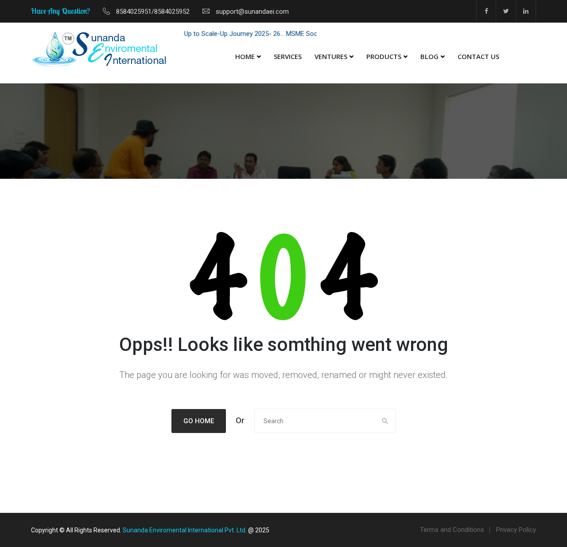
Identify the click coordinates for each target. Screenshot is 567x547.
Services (288, 56)
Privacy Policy (516, 530)
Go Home (198, 421)
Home (245, 56)
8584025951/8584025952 (153, 12)
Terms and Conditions (452, 530)
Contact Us (478, 56)
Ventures (331, 56)
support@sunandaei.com (252, 12)
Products (383, 56)
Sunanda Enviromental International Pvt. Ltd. (185, 530)
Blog (429, 56)
